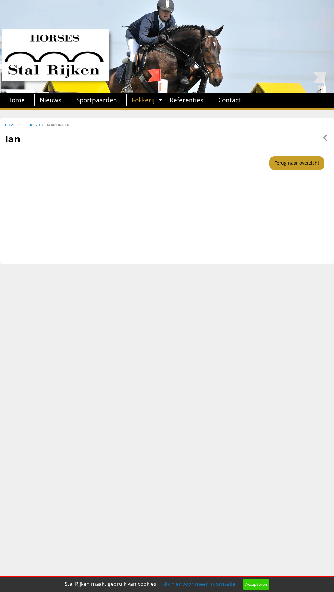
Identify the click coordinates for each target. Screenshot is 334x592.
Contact (229, 100)
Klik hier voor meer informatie (198, 583)
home (11, 125)
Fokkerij (143, 100)
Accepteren (256, 584)
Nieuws (50, 100)
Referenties (186, 100)
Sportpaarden (96, 100)
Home (16, 100)
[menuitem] (18, 100)
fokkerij (31, 125)
